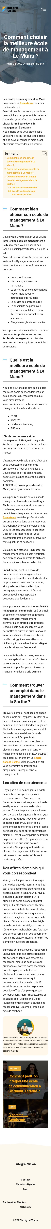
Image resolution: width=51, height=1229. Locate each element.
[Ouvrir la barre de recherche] (42, 9)
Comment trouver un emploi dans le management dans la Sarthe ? (22, 180)
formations (26, 103)
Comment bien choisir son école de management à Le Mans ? (21, 162)
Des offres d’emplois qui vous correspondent (23, 193)
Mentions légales (25, 1184)
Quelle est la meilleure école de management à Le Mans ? (23, 171)
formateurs (9, 517)
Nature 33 (25, 1206)
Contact (25, 1179)
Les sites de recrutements (24, 187)
